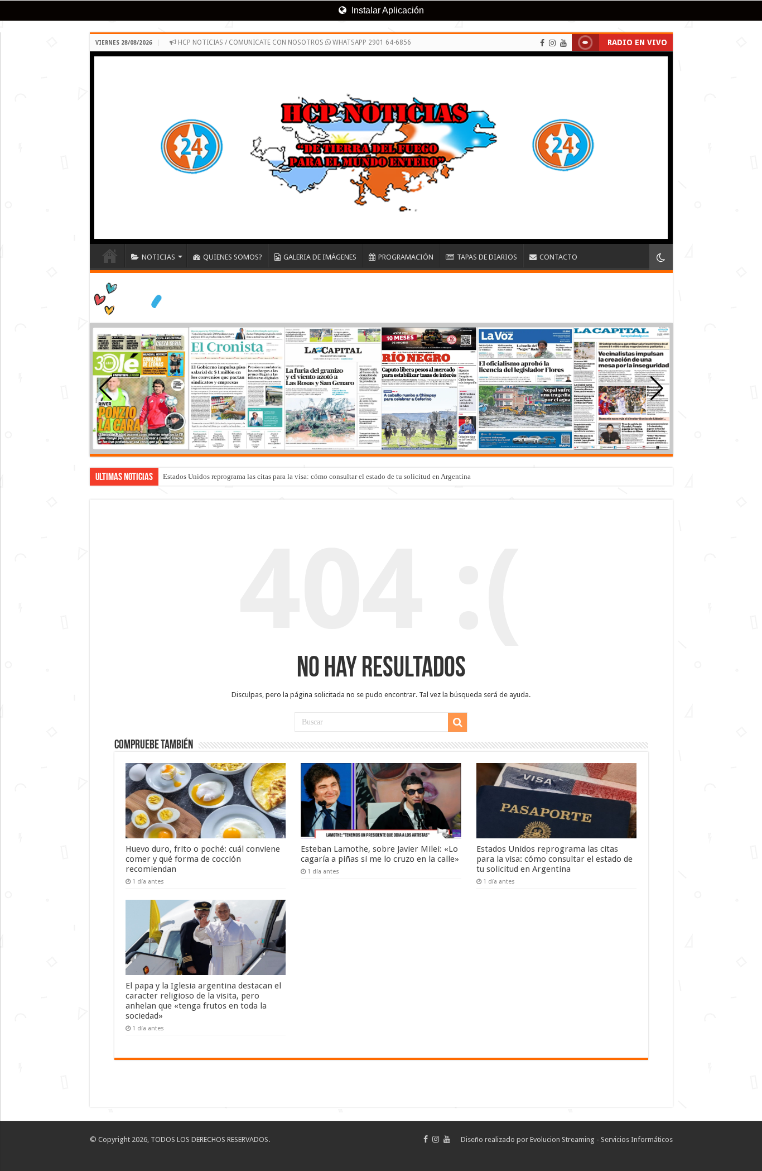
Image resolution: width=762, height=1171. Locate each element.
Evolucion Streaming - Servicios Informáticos (601, 1139)
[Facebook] (542, 43)
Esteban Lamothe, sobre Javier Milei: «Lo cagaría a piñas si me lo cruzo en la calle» (380, 854)
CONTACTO (558, 257)
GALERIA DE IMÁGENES (319, 257)
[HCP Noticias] (381, 147)
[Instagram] (552, 43)
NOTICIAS (158, 257)
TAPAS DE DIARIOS (487, 257)
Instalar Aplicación (386, 10)
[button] (656, 388)
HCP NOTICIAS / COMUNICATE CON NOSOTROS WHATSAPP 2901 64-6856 (293, 42)
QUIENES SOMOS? (232, 257)
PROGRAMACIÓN (405, 257)
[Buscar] (457, 722)
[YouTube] (563, 43)
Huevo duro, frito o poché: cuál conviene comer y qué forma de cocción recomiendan (203, 859)
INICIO (109, 255)
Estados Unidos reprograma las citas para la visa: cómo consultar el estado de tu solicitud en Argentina (317, 476)
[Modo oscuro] (661, 257)
